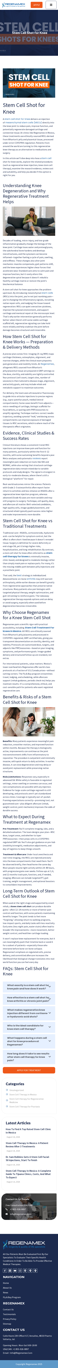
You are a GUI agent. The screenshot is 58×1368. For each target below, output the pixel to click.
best (19, 575)
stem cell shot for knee (17, 119)
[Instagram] (20, 1270)
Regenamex (47, 364)
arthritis (31, 579)
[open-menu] (51, 5)
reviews (36, 458)
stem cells (47, 293)
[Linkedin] (10, 1270)
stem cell (46, 158)
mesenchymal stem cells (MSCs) (23, 122)
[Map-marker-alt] (25, 1270)
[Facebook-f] (5, 1270)
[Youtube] (15, 1270)
